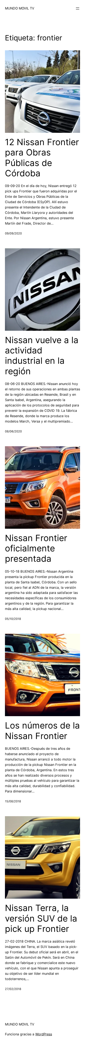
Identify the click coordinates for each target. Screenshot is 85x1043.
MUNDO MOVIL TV (19, 8)
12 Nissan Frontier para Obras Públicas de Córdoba (42, 157)
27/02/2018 (13, 989)
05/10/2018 (13, 618)
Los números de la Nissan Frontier (42, 730)
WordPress (43, 1034)
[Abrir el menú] (77, 8)
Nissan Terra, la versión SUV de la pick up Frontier (41, 918)
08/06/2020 (13, 431)
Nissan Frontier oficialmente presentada (36, 548)
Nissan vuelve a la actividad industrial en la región (41, 355)
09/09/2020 (13, 233)
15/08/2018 (13, 801)
